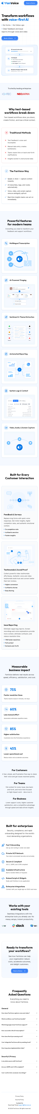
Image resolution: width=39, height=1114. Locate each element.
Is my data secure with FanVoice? (12, 1061)
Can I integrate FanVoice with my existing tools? (16, 1042)
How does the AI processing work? (12, 1036)
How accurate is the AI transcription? (13, 1030)
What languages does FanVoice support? (14, 1025)
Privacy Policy (19, 1096)
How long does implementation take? (13, 1048)
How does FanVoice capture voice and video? (16, 1013)
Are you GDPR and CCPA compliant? (13, 1067)
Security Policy (19, 1100)
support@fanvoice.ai (24, 1105)
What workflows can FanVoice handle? (14, 1019)
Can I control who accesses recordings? (14, 1073)
